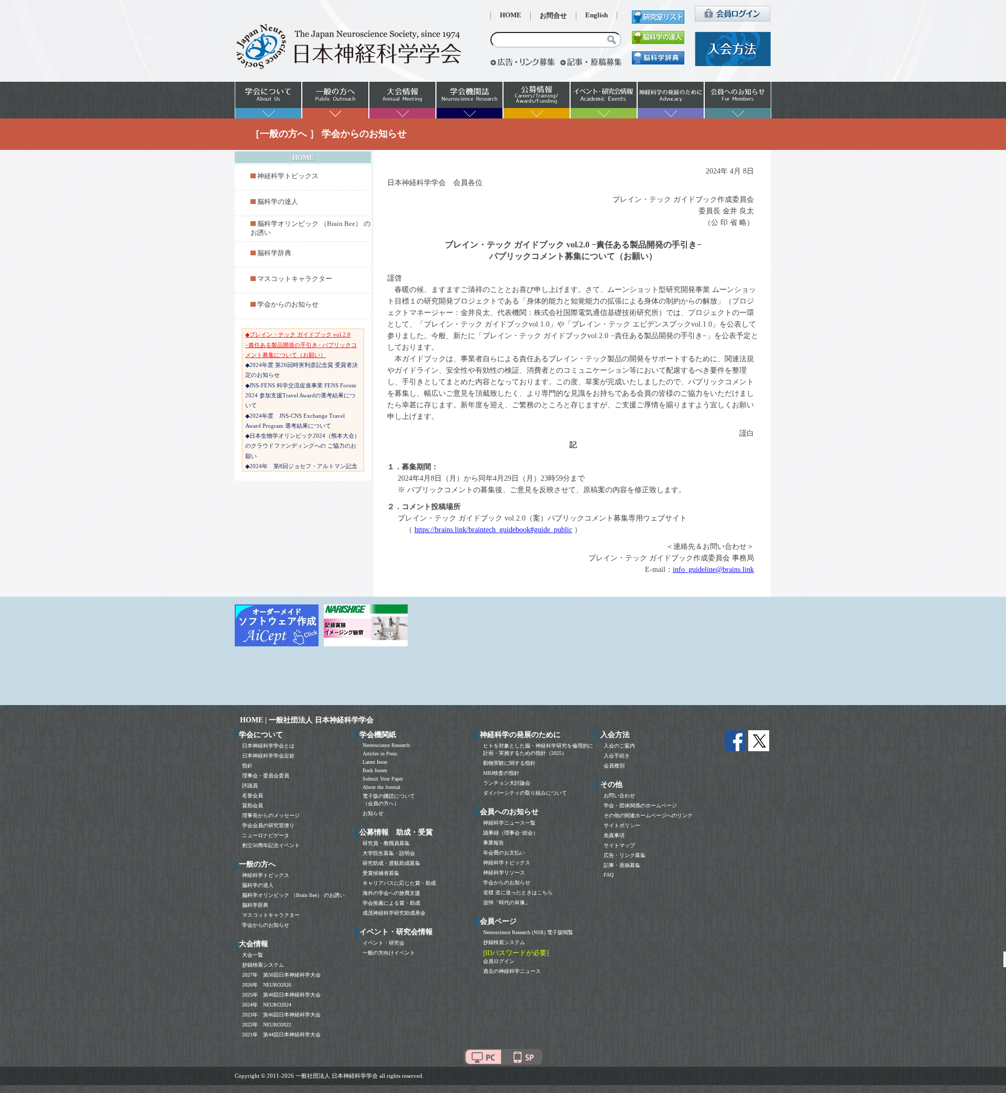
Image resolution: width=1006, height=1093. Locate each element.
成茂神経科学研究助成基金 (394, 913)
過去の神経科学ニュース (512, 971)
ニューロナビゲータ (265, 835)
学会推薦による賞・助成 (391, 903)
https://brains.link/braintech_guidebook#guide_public (493, 530)
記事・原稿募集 (622, 865)
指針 (247, 766)
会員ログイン (499, 961)
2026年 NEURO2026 (266, 985)
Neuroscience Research (386, 745)
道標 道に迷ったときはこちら (518, 892)
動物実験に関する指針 (509, 763)
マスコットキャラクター (294, 279)
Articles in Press (380, 753)
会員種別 (614, 766)
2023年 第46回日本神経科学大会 (281, 1015)
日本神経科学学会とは (268, 746)
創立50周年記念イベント (271, 845)
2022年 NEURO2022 (266, 1024)
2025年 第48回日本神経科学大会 (281, 995)
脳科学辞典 (274, 253)
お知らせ (373, 813)
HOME (510, 15)
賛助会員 (252, 805)
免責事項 (614, 835)
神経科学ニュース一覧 (509, 823)
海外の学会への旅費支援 (391, 893)
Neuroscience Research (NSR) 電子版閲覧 (528, 932)
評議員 (250, 785)
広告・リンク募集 (625, 855)
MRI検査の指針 (501, 773)
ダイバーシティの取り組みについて (525, 793)
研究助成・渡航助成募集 (391, 863)
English (596, 15)
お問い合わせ (619, 795)
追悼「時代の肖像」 (506, 902)
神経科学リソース (504, 872)
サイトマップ (619, 845)
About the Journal (381, 787)
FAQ (609, 875)
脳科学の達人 (277, 201)
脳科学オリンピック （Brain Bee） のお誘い (293, 895)
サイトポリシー (622, 825)
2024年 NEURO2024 (266, 1005)
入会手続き (617, 756)
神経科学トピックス (288, 176)
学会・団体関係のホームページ (640, 805)
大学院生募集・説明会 (389, 853)
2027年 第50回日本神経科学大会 (281, 975)
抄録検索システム (263, 965)
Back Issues (375, 770)
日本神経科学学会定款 (268, 756)
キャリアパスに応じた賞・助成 (399, 883)
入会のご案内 (619, 746)
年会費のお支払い (504, 853)
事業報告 (493, 843)
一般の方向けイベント (389, 953)
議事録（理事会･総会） (510, 833)
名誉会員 (252, 795)
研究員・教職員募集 (386, 843)
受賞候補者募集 (381, 873)
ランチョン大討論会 (506, 783)
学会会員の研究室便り (268, 825)
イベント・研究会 (383, 943)
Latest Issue (375, 762)
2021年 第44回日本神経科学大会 (281, 1034)
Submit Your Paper (383, 779)
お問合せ (553, 15)
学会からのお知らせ (288, 304)
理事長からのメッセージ (271, 815)
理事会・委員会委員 (265, 775)
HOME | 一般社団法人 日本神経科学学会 (307, 720)
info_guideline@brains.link (713, 569)
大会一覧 (252, 955)
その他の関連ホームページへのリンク (648, 815)
